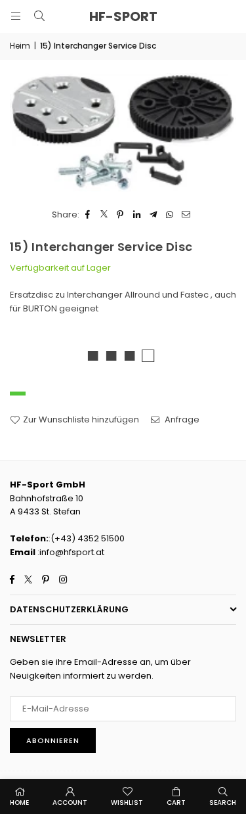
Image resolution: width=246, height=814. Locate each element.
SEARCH (222, 802)
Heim (20, 45)
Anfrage (181, 419)
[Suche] (39, 16)
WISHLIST (127, 802)
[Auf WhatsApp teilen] (169, 215)
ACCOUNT (69, 802)
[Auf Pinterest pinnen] (120, 215)
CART (176, 802)
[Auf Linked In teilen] (137, 215)
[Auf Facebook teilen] (87, 215)
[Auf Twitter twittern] (104, 215)
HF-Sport (123, 16)
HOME (19, 802)
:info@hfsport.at (69, 552)
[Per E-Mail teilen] (186, 215)
